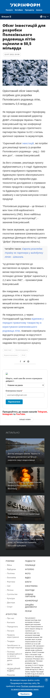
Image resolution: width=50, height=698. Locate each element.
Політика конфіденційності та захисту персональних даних (14, 656)
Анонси (39, 10)
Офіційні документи (31, 606)
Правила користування (13, 636)
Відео (28, 578)
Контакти (11, 622)
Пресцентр (29, 10)
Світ (9, 586)
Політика (11, 573)
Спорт (9, 607)
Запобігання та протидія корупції (14, 646)
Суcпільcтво (12, 594)
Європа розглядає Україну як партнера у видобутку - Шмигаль (24, 252)
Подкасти (30, 561)
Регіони (10, 590)
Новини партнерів (30, 595)
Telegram (42, 412)
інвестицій (28, 143)
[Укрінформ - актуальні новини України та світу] (25, 4)
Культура (11, 598)
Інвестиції (7, 350)
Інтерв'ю (29, 569)
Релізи (28, 611)
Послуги (9, 10)
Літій (23, 355)
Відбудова (11, 569)
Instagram (8, 414)
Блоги (28, 582)
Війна (9, 565)
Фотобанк (19, 10)
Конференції (31, 601)
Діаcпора (11, 602)
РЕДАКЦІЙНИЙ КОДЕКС (13, 670)
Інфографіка (31, 586)
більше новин (25, 419)
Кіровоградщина (21, 350)
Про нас (10, 618)
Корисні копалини (10, 355)
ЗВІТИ (9, 664)
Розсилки (11, 675)
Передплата (12, 626)
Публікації (30, 565)
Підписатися (14, 402)
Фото (28, 573)
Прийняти (25, 694)
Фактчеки (11, 582)
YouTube (20, 414)
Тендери (11, 641)
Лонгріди (29, 590)
